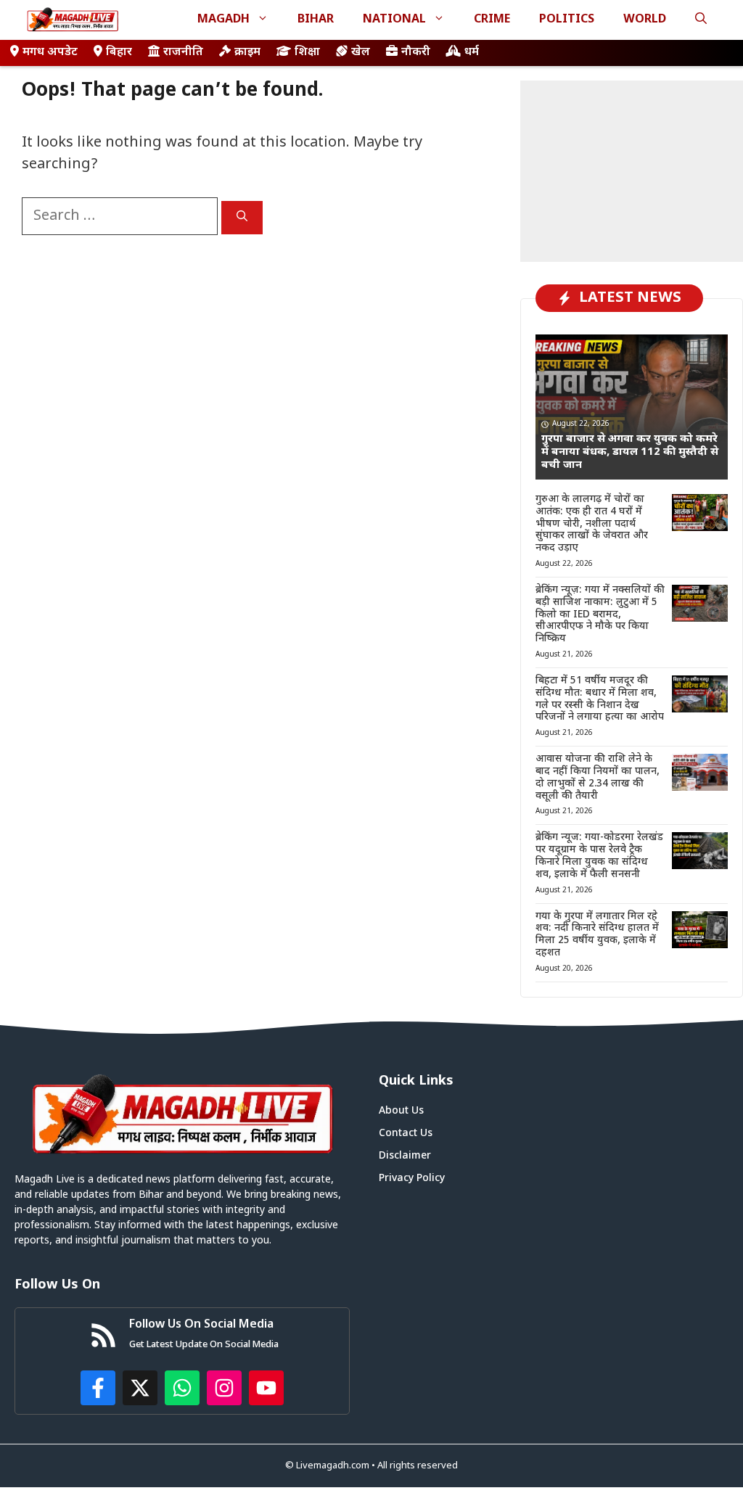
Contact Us (405, 1133)
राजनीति (183, 52)
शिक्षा (307, 52)
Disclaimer (405, 1156)
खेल (360, 52)
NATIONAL (394, 20)
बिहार (119, 52)
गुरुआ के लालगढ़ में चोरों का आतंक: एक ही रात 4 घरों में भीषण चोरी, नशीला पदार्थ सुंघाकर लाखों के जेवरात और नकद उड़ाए (591, 524)
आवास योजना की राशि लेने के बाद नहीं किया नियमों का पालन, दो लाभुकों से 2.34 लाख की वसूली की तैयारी (597, 777)
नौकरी (415, 52)
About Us (401, 1111)
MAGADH (223, 20)
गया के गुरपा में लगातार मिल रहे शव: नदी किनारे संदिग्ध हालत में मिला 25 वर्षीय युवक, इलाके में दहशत (597, 935)
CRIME (492, 20)
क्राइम (247, 52)
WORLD (644, 20)
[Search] (242, 217)
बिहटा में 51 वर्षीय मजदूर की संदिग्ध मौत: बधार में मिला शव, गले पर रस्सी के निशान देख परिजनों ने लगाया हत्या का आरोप (599, 699)
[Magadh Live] (72, 20)
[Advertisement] (631, 171)
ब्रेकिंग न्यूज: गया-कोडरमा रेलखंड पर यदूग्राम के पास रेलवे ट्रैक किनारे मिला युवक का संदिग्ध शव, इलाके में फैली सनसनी (599, 856)
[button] (701, 20)
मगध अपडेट (50, 52)
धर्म (471, 52)
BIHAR (315, 20)
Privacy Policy (412, 1178)
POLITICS (566, 20)
